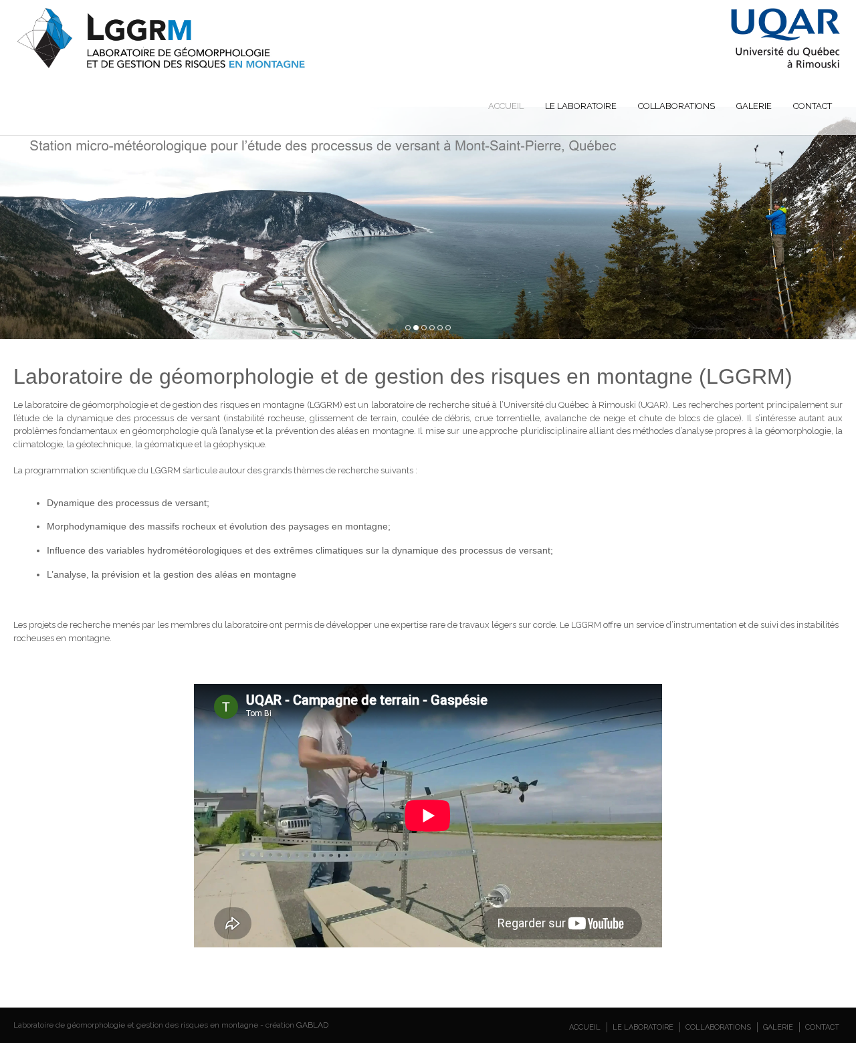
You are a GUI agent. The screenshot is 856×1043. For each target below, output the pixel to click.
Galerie (754, 106)
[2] (416, 327)
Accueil (506, 106)
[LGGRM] (429, 67)
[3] (424, 327)
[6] (448, 327)
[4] (432, 327)
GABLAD (312, 1025)
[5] (440, 327)
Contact (812, 106)
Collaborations (676, 106)
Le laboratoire (581, 106)
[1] (408, 327)
